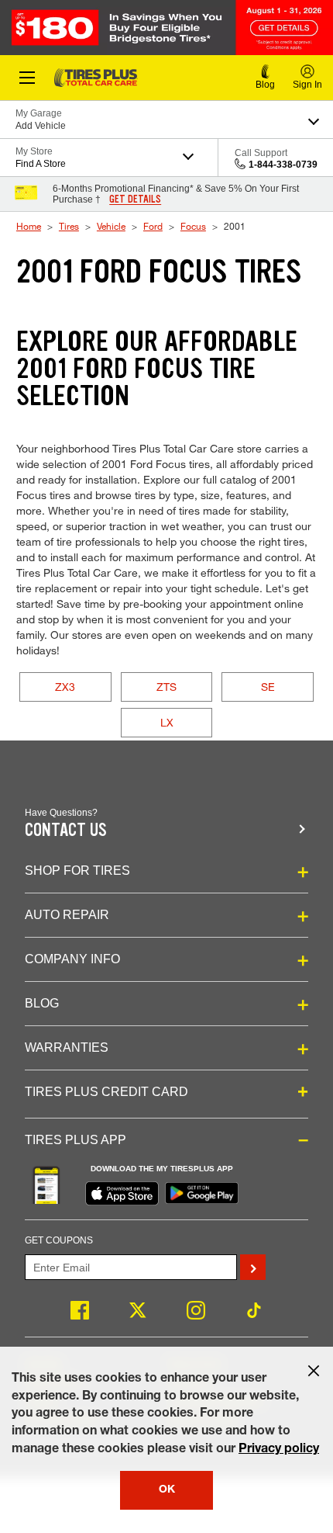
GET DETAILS (135, 199)
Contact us (66, 830)
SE (268, 686)
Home (28, 226)
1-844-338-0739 (283, 164)
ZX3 (65, 686)
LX (166, 722)
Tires (69, 226)
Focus (193, 226)
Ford (153, 226)
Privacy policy (279, 1450)
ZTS (166, 686)
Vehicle (111, 226)
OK (167, 1490)
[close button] (313, 1371)
